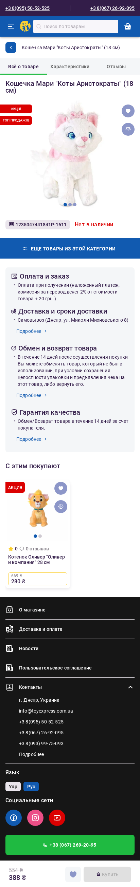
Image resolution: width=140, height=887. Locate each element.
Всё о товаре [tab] (23, 66)
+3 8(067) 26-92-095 (112, 8)
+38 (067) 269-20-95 (73, 845)
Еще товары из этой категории (73, 248)
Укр (13, 786)
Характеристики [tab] (70, 66)
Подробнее (28, 331)
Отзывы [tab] (116, 66)
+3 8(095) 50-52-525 (27, 8)
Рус (31, 786)
